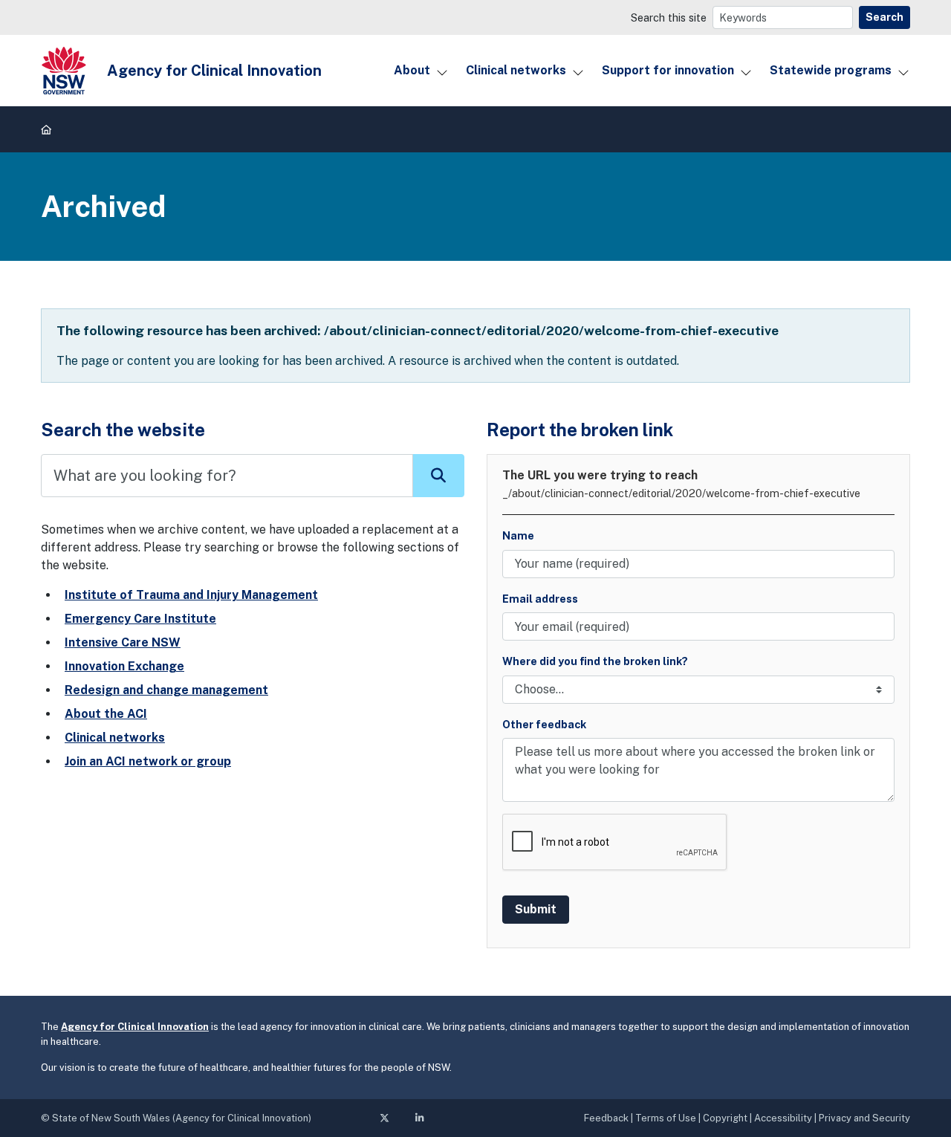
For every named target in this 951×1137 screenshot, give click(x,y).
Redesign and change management (166, 690)
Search (884, 17)
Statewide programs (831, 70)
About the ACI (106, 714)
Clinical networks (516, 70)
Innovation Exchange (124, 666)
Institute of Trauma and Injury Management (191, 595)
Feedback (606, 1118)
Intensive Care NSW (123, 642)
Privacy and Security (864, 1118)
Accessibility (783, 1118)
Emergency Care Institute (140, 619)
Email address (540, 598)
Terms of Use (665, 1118)
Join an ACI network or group (148, 761)
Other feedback (544, 724)
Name (518, 535)
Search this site (669, 17)
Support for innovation (668, 70)
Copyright (725, 1118)
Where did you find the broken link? (595, 661)
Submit (535, 909)
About (412, 70)
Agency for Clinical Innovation (135, 1026)
